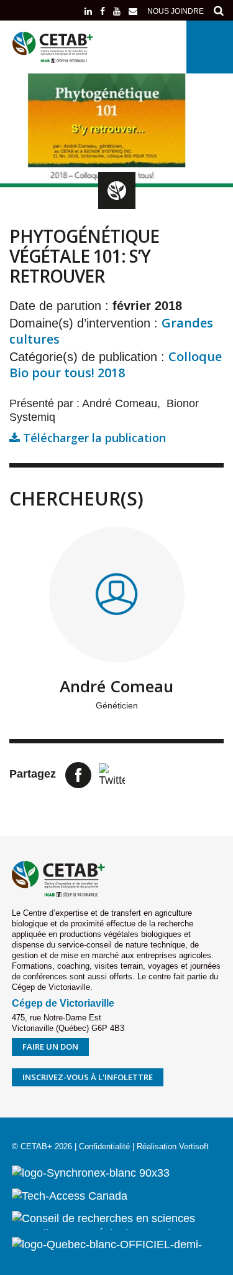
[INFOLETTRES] (133, 11)
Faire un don (50, 1046)
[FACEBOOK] (102, 11)
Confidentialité (104, 1146)
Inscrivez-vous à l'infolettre (87, 1077)
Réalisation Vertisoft (173, 1146)
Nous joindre (175, 11)
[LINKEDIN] (88, 11)
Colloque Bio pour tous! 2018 (115, 364)
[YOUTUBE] (117, 11)
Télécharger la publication (93, 437)
